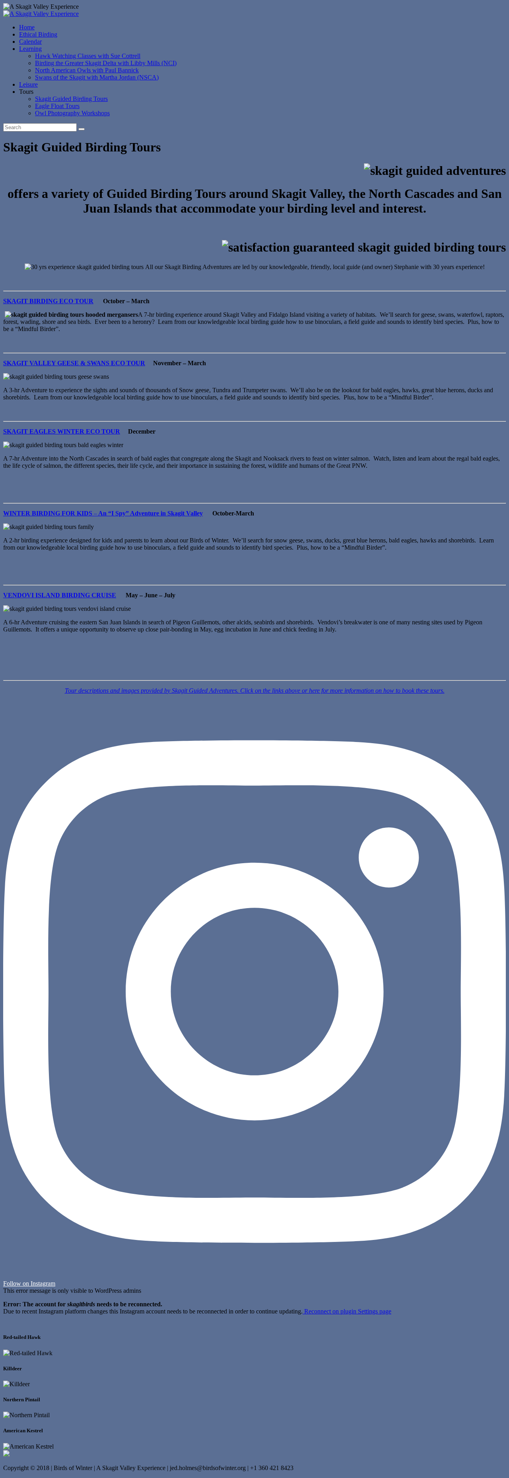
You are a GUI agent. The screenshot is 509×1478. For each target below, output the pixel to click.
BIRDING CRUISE (89, 595)
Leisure (28, 84)
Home (27, 27)
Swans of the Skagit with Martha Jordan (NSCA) (97, 77)
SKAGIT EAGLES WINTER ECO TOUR (61, 431)
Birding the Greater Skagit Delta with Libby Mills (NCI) (106, 63)
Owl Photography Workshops (72, 113)
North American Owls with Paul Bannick (87, 70)
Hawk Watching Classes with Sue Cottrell (87, 55)
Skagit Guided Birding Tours (71, 98)
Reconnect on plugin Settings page (347, 1311)
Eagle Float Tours (57, 106)
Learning (30, 48)
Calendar (30, 41)
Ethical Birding (38, 34)
